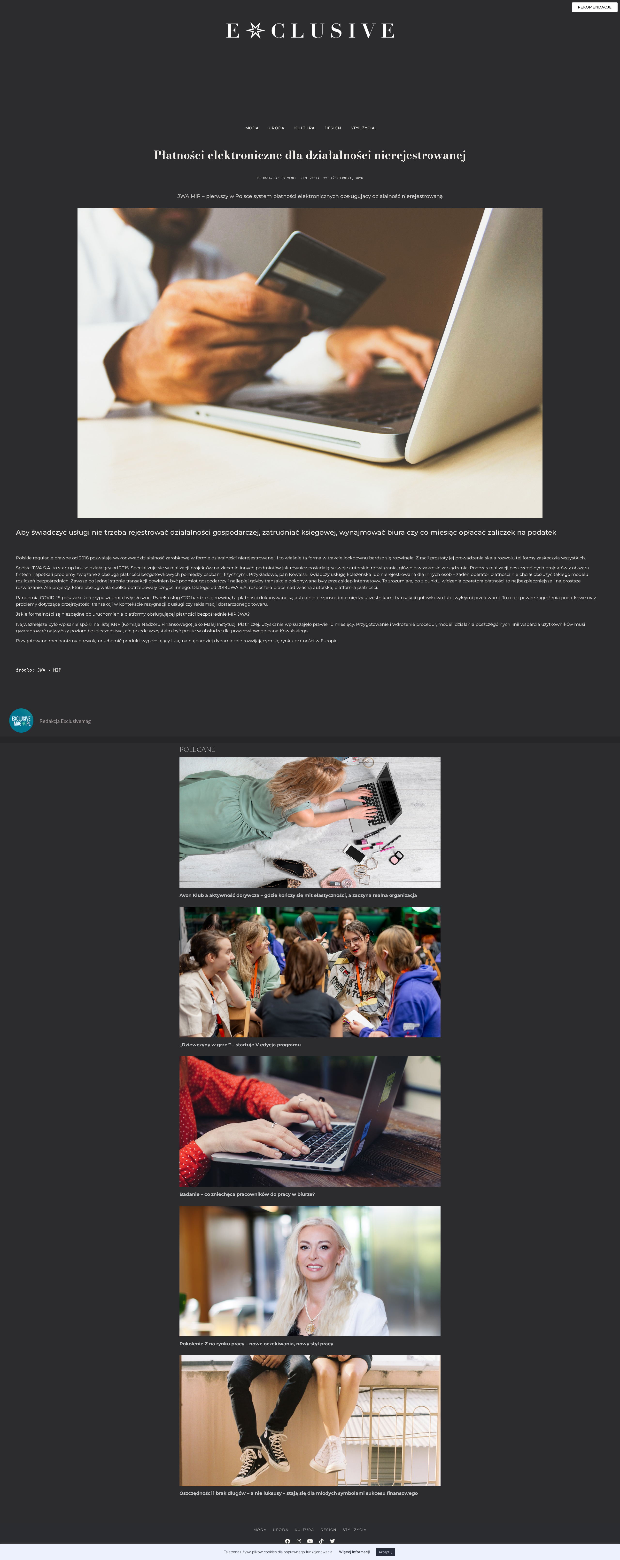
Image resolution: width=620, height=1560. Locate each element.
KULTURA (304, 128)
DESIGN (333, 128)
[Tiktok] (321, 1541)
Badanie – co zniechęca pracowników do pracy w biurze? (247, 1194)
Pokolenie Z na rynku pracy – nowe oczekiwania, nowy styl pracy (256, 1344)
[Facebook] (287, 1541)
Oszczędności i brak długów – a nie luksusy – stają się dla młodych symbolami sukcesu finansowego (298, 1493)
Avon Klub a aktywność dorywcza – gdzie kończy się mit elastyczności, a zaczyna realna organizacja (298, 895)
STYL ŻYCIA (363, 128)
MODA (252, 128)
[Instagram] (298, 1541)
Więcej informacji (354, 1552)
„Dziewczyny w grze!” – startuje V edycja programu (240, 1045)
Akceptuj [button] (385, 1552)
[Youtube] (310, 1541)
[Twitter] (332, 1541)
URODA (277, 128)
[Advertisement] (310, 86)
